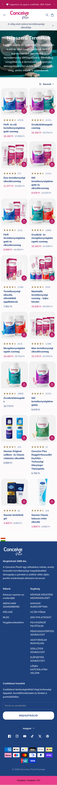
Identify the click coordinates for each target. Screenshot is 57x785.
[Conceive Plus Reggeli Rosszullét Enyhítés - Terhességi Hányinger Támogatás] (42, 428)
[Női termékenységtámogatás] (42, 374)
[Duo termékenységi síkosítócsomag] (14, 154)
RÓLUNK (8, 611)
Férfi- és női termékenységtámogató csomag (14, 128)
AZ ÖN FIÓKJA (38, 611)
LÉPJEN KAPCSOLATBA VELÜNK (39, 669)
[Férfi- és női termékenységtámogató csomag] (14, 101)
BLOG (6, 617)
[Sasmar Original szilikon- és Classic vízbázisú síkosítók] (14, 428)
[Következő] (54, 4)
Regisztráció (28, 715)
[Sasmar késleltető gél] (14, 492)
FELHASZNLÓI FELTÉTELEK (38, 624)
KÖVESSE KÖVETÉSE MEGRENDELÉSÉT (41, 596)
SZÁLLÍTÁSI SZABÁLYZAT (37, 650)
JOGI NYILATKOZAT (40, 617)
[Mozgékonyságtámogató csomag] (14, 325)
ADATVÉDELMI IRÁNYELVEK (38, 641)
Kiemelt (47, 84)
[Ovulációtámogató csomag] (42, 101)
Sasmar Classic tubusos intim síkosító (39, 518)
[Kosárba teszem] (24, 111)
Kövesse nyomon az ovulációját (13, 596)
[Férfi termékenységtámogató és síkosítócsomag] (14, 211)
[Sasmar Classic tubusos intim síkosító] (42, 492)
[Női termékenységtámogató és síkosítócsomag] (42, 154)
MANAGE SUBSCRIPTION (38, 605)
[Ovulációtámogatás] (14, 374)
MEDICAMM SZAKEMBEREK (11, 605)
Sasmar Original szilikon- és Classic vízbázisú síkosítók (14, 455)
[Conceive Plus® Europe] (19, 15)
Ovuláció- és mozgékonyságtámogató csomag (42, 238)
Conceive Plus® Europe (32, 769)
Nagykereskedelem (13, 622)
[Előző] (2, 4)
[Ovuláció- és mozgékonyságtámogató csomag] (42, 211)
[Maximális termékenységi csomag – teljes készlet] (42, 268)
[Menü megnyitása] (4, 15)
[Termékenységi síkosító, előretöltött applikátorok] (14, 268)
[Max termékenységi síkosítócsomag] (42, 325)
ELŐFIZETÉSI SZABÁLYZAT (37, 659)
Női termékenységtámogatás (42, 401)
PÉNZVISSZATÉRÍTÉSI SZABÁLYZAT (42, 633)
